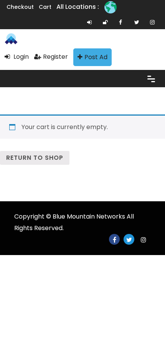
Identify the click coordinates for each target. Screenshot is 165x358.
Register (55, 56)
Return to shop (34, 157)
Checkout (20, 7)
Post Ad (95, 57)
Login (20, 56)
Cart (45, 7)
